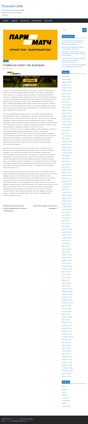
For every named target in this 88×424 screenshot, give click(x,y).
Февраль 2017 (66, 322)
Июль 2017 (65, 308)
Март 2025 (65, 107)
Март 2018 (65, 286)
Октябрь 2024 (66, 122)
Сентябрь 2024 (66, 124)
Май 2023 (64, 161)
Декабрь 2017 (66, 294)
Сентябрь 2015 (66, 371)
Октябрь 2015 (66, 368)
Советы (64, 403)
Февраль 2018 (66, 288)
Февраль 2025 (66, 110)
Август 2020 (65, 212)
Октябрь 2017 (66, 300)
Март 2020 (65, 226)
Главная (5, 21)
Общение (14, 21)
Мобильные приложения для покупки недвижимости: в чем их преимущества (15, 208)
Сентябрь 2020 (66, 209)
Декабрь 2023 (66, 147)
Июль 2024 (65, 127)
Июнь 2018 (65, 277)
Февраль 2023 (66, 170)
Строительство (66, 406)
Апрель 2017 (65, 317)
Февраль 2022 (66, 175)
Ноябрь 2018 (65, 263)
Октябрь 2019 (66, 238)
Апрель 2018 (65, 283)
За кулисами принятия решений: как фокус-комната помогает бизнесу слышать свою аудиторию (73, 42)
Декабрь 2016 (66, 328)
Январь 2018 (65, 291)
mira (13, 68)
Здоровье (64, 389)
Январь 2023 (65, 172)
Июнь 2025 (65, 99)
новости (6, 61)
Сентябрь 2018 (66, 269)
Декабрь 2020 (66, 201)
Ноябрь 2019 (65, 235)
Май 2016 (64, 348)
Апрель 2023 (65, 164)
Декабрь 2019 (66, 232)
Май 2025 (64, 102)
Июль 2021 (65, 187)
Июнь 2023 (65, 158)
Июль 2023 (65, 155)
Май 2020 (64, 221)
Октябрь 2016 (66, 334)
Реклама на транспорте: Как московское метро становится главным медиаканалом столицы (74, 60)
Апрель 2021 (65, 192)
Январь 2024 (65, 144)
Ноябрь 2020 (65, 204)
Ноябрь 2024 (65, 119)
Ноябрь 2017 (65, 297)
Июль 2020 (65, 215)
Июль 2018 (65, 274)
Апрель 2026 (65, 79)
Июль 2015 (65, 376)
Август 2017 (65, 305)
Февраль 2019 (66, 255)
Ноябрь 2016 (65, 331)
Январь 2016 (65, 359)
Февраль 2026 (66, 82)
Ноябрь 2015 (65, 365)
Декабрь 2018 (66, 260)
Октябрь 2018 (66, 266)
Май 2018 (64, 280)
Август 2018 (65, 271)
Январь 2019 (65, 257)
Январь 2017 (65, 325)
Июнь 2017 (65, 311)
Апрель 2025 (65, 105)
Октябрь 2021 (66, 181)
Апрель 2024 (65, 136)
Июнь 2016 (65, 345)
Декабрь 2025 (66, 88)
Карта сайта (48, 21)
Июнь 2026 (65, 76)
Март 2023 (65, 167)
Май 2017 (64, 314)
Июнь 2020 (65, 218)
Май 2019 (64, 246)
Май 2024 (64, 133)
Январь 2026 (65, 85)
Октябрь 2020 (66, 206)
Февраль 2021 (66, 195)
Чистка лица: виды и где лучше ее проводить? (45, 207)
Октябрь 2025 (66, 90)
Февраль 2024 (66, 141)
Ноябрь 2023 (65, 150)
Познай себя (12, 6)
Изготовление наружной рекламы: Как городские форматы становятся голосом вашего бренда (74, 53)
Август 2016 (65, 339)
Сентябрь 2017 (66, 303)
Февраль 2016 (66, 356)
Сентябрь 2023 (66, 153)
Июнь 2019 (65, 243)
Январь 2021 (65, 198)
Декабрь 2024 (66, 116)
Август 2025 (65, 93)
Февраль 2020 (66, 229)
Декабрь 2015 (66, 362)
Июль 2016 (65, 342)
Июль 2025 (65, 96)
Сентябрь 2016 (66, 337)
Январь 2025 (65, 113)
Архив (63, 386)
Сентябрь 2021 (66, 184)
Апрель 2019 (65, 249)
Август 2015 (65, 373)
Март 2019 (65, 252)
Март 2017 (65, 320)
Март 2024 (65, 139)
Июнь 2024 (65, 130)
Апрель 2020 (65, 223)
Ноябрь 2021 (65, 178)
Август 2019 (65, 240)
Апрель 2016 (65, 351)
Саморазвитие (36, 21)
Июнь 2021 (65, 189)
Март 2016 (65, 354)
